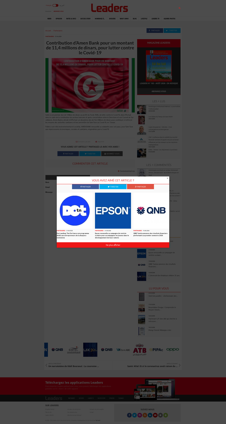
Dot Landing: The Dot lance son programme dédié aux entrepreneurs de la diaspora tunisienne (73, 235)
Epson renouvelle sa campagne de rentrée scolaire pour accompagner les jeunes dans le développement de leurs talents (112, 235)
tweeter (113, 187)
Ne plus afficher (113, 245)
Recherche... (143, 7)
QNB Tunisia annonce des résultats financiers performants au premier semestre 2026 (150, 234)
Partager (86, 187)
